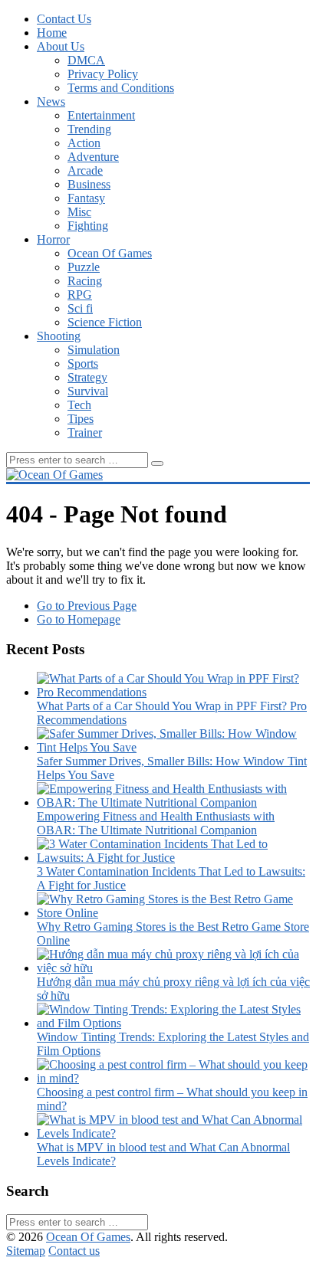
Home (52, 32)
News (51, 101)
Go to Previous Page (87, 605)
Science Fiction (104, 322)
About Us (60, 46)
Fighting (87, 225)
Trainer (84, 432)
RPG (79, 294)
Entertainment (101, 115)
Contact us (74, 1250)
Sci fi (80, 308)
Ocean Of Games (109, 253)
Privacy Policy (102, 73)
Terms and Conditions (120, 87)
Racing (84, 280)
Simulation (93, 349)
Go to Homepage (78, 619)
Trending (89, 129)
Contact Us (64, 18)
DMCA (86, 60)
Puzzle (83, 266)
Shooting (59, 335)
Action (83, 142)
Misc (79, 211)
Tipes (80, 418)
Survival (87, 391)
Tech (79, 404)
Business (88, 184)
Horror (53, 239)
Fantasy (86, 198)
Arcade (85, 170)
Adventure (93, 156)
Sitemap (25, 1250)
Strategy (87, 377)
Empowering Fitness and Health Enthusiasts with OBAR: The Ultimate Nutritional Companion (156, 823)
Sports (82, 363)
